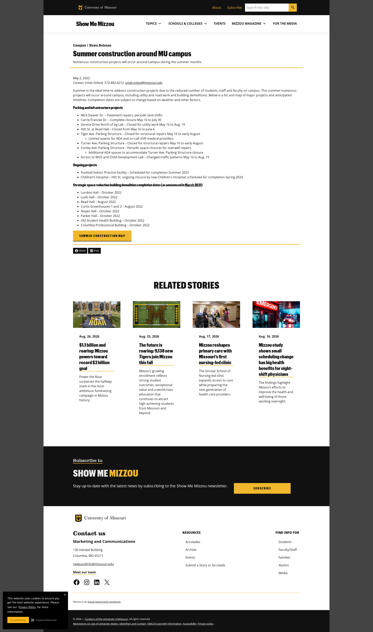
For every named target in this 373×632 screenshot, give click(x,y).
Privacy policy (206, 623)
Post (96, 250)
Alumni (284, 565)
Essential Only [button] (18, 620)
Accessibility (190, 623)
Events (220, 23)
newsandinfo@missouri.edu (93, 564)
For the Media (285, 23)
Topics (154, 23)
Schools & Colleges (188, 23)
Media (283, 573)
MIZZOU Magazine (249, 23)
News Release (100, 45)
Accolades (193, 542)
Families (284, 557)
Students (285, 542)
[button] (44, 620)
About (216, 7)
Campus (79, 45)
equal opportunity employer (104, 601)
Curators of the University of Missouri (106, 619)
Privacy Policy (27, 607)
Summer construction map (102, 236)
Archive (191, 550)
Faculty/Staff (288, 550)
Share (81, 250)
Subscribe (234, 7)
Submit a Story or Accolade (205, 565)
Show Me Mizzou (95, 23)
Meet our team (84, 572)
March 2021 (193, 185)
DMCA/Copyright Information (164, 623)
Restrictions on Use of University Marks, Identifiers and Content (109, 623)
